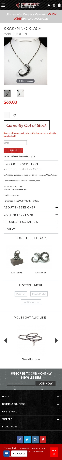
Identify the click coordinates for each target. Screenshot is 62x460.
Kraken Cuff (40, 272)
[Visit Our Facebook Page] (20, 439)
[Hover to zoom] (25, 60)
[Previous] (9, 61)
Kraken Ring (16, 272)
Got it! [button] (54, 452)
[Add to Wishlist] (14, 115)
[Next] (41, 61)
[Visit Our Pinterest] (43, 439)
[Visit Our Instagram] (35, 439)
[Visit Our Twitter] (27, 439)
